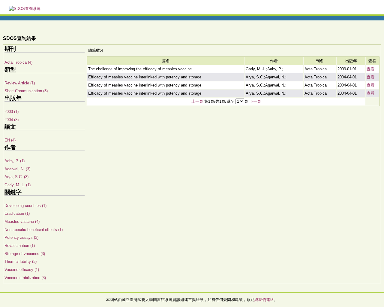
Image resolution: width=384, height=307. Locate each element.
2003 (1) (11, 111)
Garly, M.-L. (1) (17, 185)
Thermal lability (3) (20, 261)
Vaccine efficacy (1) (21, 269)
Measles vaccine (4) (22, 221)
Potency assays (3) (21, 237)
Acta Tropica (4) (18, 62)
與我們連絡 (264, 299)
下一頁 (255, 101)
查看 (370, 69)
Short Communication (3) (26, 91)
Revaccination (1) (19, 245)
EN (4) (10, 140)
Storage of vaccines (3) (24, 253)
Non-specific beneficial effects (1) (33, 229)
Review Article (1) (19, 83)
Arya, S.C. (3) (16, 177)
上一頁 (197, 101)
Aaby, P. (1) (14, 161)
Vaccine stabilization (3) (25, 277)
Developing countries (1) (25, 205)
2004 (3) (11, 119)
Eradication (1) (17, 213)
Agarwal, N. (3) (17, 169)
